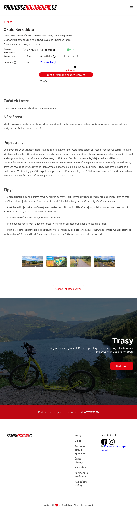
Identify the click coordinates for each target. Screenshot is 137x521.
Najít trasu (121, 366)
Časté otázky (79, 460)
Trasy (78, 435)
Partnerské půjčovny (81, 474)
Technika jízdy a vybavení (80, 449)
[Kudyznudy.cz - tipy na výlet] (114, 449)
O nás (78, 440)
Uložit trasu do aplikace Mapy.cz (66, 75)
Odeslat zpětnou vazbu (68, 288)
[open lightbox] (32, 261)
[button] (131, 7)
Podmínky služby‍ (81, 483)
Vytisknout (70, 70)
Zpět (9, 21)
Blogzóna (80, 467)
